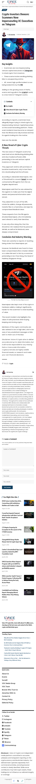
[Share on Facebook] (14, 781)
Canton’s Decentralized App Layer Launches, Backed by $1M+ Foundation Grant (12, 552)
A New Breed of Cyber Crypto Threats (16, 110)
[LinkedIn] (33, 372)
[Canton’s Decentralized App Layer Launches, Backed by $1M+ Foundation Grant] (29, 551)
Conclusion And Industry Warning (15, 113)
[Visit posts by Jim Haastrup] (4, 34)
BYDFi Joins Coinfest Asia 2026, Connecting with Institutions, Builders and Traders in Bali (11, 503)
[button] (3, 2)
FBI (21, 85)
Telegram (28, 71)
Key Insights (9, 106)
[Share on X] (18, 781)
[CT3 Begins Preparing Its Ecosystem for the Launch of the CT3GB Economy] (29, 529)
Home (3, 6)
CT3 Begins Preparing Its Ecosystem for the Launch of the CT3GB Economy (12, 529)
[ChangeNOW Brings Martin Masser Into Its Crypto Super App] (29, 542)
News (6, 6)
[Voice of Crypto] (11, 2)
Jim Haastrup (12, 34)
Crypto (11, 363)
